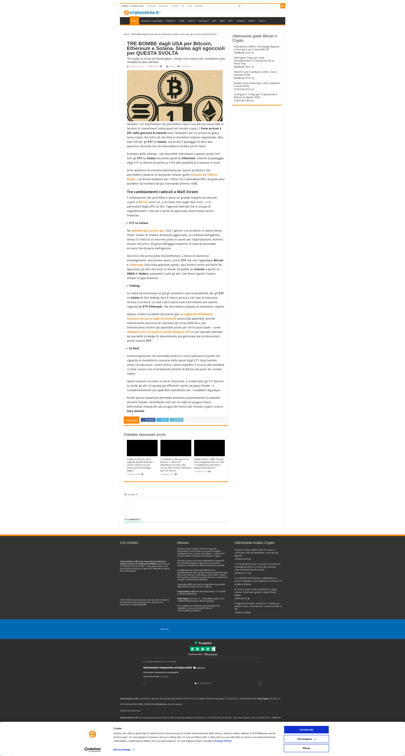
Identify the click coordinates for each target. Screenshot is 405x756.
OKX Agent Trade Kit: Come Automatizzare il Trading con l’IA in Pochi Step (254, 60)
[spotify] (263, 6)
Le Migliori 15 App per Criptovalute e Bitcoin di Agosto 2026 (255, 96)
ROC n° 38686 (271, 717)
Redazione (163, 6)
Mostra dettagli (122, 749)
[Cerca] (282, 6)
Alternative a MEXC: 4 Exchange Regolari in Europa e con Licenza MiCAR (257, 48)
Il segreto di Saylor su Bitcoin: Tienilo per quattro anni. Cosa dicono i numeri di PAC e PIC (257, 606)
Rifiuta (306, 748)
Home (126, 34)
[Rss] (239, 6)
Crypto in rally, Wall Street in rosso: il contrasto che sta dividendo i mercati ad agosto (256, 552)
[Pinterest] (249, 6)
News (172, 66)
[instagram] (260, 6)
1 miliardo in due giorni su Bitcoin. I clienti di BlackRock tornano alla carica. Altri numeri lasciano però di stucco (175, 465)
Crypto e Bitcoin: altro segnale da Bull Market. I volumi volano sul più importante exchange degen (140, 465)
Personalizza (305, 739)
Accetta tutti (306, 729)
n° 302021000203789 (246, 698)
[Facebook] (242, 6)
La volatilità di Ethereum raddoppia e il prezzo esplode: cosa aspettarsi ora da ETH (258, 579)
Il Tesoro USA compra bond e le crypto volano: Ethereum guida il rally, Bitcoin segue (255, 592)
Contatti (174, 6)
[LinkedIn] (253, 6)
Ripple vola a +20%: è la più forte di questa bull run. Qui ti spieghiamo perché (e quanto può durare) (209, 463)
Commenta (186, 66)
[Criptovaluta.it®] (202, 13)
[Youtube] (256, 6)
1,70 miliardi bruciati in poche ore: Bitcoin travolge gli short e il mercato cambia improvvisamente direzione (257, 567)
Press (189, 6)
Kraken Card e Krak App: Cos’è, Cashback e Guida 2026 (257, 85)
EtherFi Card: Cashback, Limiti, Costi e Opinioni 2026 (255, 73)
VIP (182, 6)
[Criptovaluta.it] (126, 20)
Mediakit (198, 6)
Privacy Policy (223, 741)
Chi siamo (151, 6)
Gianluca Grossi (137, 66)
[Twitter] (246, 6)
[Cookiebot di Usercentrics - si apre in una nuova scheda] (92, 749)
